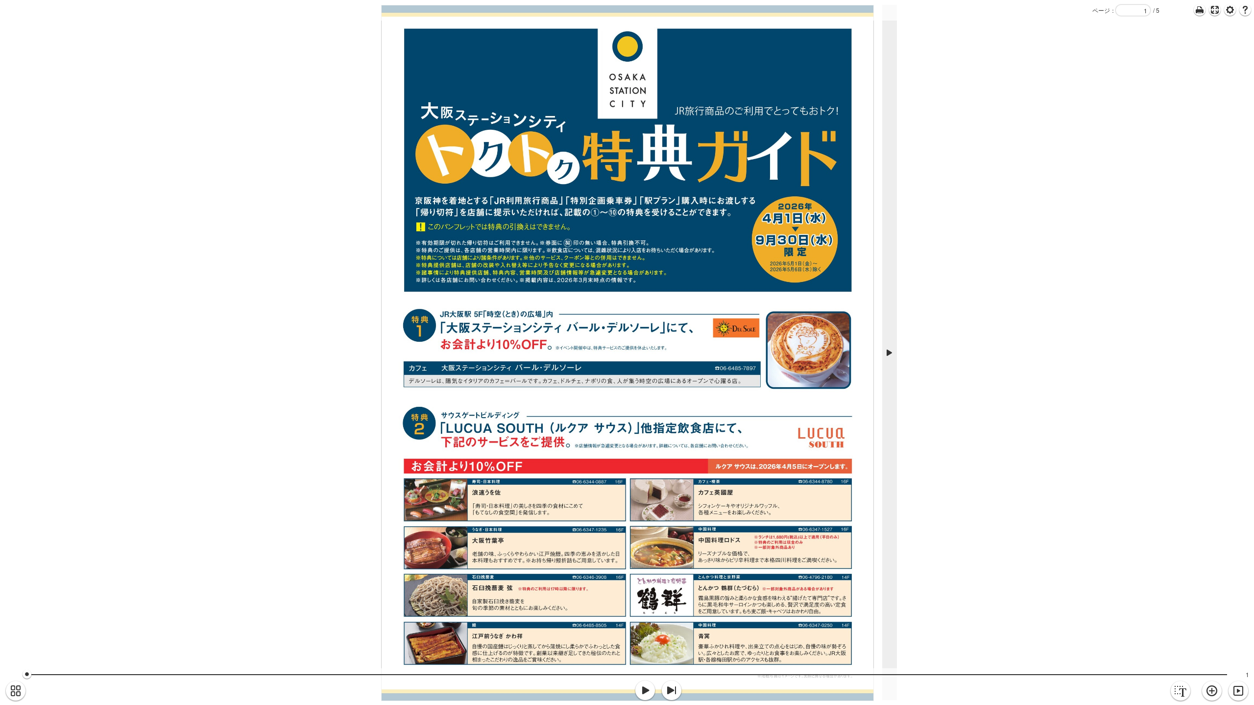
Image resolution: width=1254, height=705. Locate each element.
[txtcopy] (1180, 691)
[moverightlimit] (671, 691)
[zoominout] (1212, 691)
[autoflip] (1238, 691)
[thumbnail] (15, 691)
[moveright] (645, 691)
